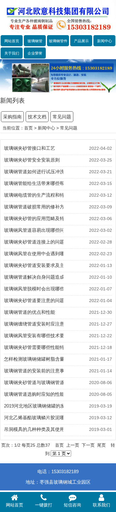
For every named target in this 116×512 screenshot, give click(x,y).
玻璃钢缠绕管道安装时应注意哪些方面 (33, 323)
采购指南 (12, 116)
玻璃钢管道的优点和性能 (29, 312)
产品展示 (81, 41)
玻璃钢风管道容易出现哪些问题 (33, 230)
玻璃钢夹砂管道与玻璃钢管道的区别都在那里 (33, 382)
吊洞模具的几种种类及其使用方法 (33, 429)
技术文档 (37, 116)
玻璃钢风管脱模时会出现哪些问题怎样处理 (33, 288)
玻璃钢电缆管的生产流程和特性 (33, 195)
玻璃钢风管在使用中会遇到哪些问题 (33, 253)
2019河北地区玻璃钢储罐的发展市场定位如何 (33, 405)
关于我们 (11, 53)
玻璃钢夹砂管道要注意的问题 (33, 300)
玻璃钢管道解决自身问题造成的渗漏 (33, 277)
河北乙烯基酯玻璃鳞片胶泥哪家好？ (33, 417)
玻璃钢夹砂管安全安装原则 (32, 159)
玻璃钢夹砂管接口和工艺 (29, 148)
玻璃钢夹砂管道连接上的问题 (33, 241)
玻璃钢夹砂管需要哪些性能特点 (33, 347)
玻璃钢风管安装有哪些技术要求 (33, 335)
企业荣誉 (35, 53)
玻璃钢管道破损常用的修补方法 (33, 206)
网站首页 (11, 41)
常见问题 (62, 116)
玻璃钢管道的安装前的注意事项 (33, 370)
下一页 (88, 445)
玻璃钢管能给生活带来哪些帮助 (33, 183)
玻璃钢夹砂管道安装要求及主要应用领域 (33, 265)
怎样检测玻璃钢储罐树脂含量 (33, 359)
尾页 (101, 445)
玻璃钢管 (35, 41)
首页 (28, 127)
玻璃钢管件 (58, 41)
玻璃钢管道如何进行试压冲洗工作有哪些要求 (33, 171)
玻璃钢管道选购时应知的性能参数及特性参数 (33, 394)
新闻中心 (104, 41)
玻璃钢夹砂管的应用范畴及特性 (33, 218)
